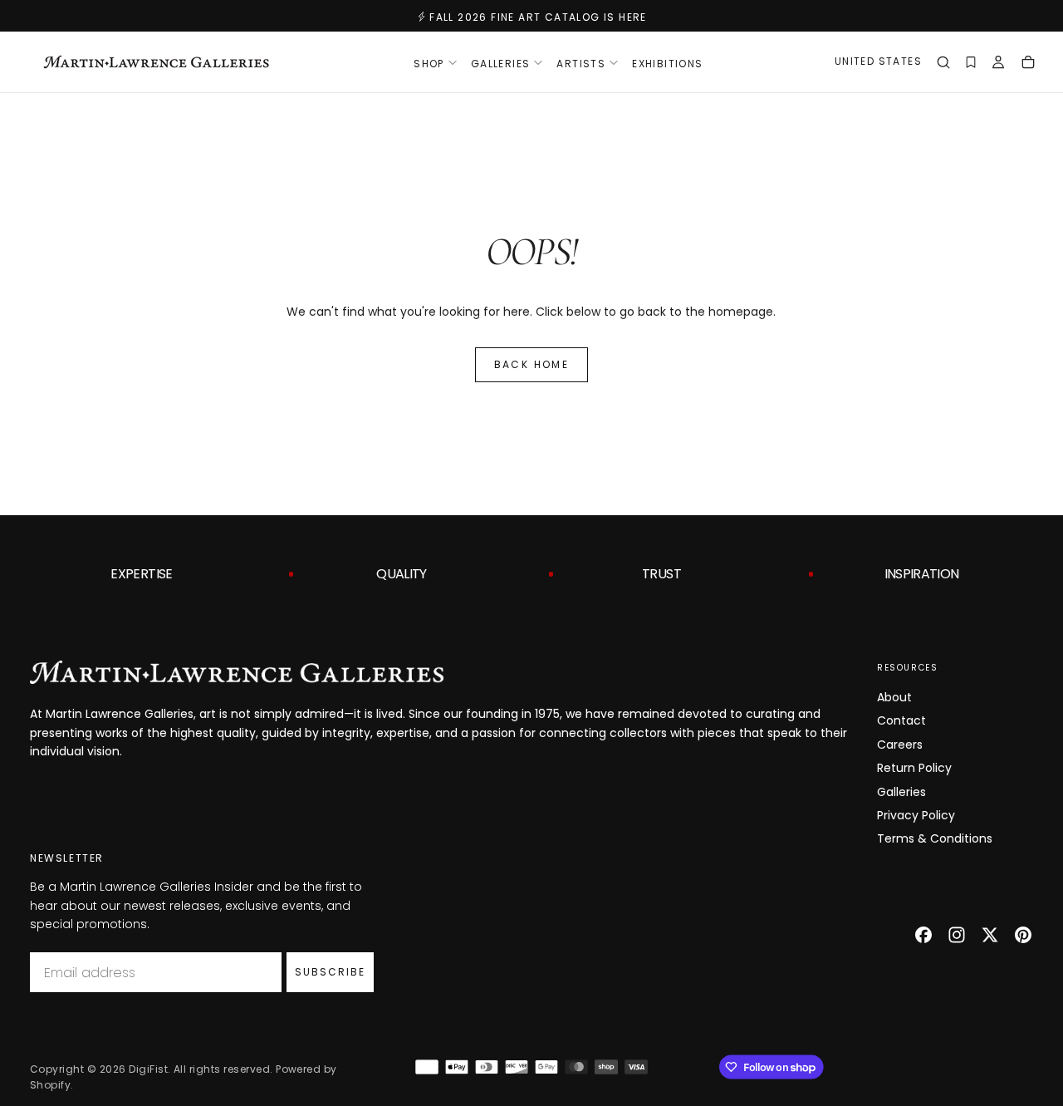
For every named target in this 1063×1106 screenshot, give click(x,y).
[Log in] (998, 64)
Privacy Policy (916, 815)
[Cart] (1028, 64)
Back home (532, 364)
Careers (900, 744)
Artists (580, 64)
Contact (901, 720)
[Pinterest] (1023, 935)
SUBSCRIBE (330, 972)
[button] (878, 63)
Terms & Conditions (934, 838)
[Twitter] (990, 935)
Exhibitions (667, 64)
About (894, 697)
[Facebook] (923, 935)
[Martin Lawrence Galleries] (236, 672)
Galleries (901, 792)
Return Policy (914, 767)
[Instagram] (957, 935)
